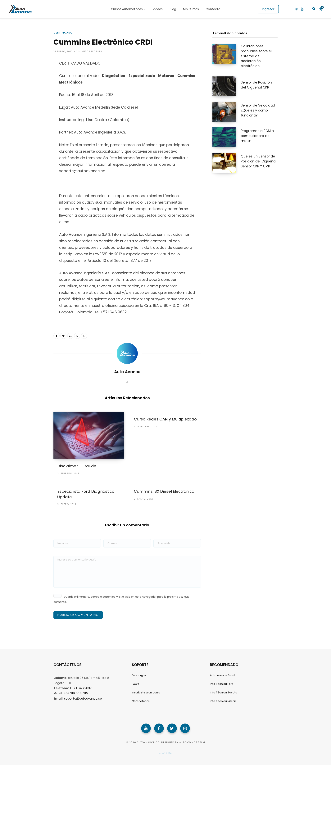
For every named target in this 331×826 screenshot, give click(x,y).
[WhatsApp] (34, 108)
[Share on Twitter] (34, 87)
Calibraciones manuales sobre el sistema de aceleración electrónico (256, 56)
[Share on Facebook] (34, 77)
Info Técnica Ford (221, 684)
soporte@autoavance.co (83, 698)
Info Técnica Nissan (223, 701)
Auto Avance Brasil (222, 675)
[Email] (34, 118)
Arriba (166, 753)
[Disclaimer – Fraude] (88, 435)
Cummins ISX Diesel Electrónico (164, 491)
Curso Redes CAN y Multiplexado (165, 419)
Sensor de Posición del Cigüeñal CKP (256, 85)
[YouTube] (146, 728)
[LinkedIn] (70, 336)
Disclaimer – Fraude (76, 466)
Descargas (139, 675)
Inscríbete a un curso (146, 692)
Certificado (62, 32)
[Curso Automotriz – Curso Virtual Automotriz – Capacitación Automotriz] (19, 9)
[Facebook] (159, 728)
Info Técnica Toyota (223, 692)
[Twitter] (172, 728)
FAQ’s (135, 684)
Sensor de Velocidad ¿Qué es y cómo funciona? (258, 110)
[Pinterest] (34, 97)
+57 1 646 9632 (81, 688)
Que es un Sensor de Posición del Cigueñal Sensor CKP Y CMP (258, 161)
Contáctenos (141, 701)
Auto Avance (127, 371)
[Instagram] (185, 728)
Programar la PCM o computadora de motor (257, 136)
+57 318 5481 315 (76, 693)
